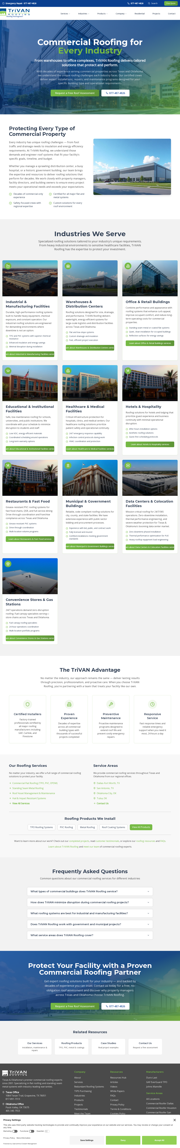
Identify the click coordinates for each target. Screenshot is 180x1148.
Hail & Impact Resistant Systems (29, 798)
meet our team (91, 846)
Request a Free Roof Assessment (75, 93)
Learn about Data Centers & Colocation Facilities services (150, 547)
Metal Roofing (87, 827)
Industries (82, 13)
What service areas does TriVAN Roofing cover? (62, 935)
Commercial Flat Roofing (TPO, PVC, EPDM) (35, 783)
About (77, 1077)
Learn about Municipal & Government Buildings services (90, 546)
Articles (114, 1082)
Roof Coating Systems (113, 827)
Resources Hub (118, 1077)
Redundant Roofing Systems (89, 1086)
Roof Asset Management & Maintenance (33, 793)
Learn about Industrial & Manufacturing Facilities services (30, 354)
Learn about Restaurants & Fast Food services (29, 539)
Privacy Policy (117, 1104)
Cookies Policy (117, 1113)
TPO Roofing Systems (41, 827)
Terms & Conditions (120, 1109)
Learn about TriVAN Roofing (63, 846)
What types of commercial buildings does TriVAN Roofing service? (74, 891)
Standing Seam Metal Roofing (28, 788)
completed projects (79, 841)
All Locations (153, 1099)
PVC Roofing (66, 827)
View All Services (21, 803)
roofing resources (145, 841)
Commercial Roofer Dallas (160, 1103)
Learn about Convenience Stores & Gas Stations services (30, 638)
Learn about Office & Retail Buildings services (150, 343)
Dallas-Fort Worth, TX (108, 783)
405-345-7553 (13, 1110)
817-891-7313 (13, 1099)
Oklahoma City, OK (106, 793)
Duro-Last (151, 1077)
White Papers (117, 1091)
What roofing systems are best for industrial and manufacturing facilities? (79, 913)
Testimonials (81, 1109)
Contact (172, 13)
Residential (140, 13)
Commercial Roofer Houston (161, 1108)
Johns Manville (154, 1086)
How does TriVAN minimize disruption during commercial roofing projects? (80, 902)
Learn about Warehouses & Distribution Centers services (90, 347)
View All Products (141, 827)
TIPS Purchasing (83, 1091)
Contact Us (103, 803)
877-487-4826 (117, 93)
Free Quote (171, 3)
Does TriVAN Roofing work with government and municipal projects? (76, 924)
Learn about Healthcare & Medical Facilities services (90, 448)
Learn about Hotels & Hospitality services (150, 444)
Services (64, 13)
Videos (113, 1086)
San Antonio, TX (105, 788)
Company (120, 13)
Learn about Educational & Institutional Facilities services (30, 448)
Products (101, 13)
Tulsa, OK (102, 798)
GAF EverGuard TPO (156, 1082)
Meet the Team (82, 1113)
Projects (156, 13)
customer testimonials (107, 841)
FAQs (163, 841)
